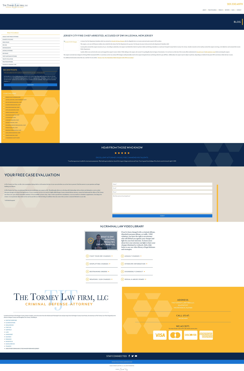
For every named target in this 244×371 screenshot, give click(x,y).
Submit (162, 216)
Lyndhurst (9, 334)
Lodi (7, 332)
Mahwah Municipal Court (12, 122)
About (204, 10)
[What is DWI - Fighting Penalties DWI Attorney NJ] (101, 249)
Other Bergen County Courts (13, 138)
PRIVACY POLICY (116, 362)
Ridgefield (9, 341)
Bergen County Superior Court (13, 97)
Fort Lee (8, 327)
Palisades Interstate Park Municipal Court (16, 125)
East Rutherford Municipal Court (14, 102)
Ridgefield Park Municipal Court (13, 130)
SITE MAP (130, 362)
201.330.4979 (235, 4)
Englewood (10, 325)
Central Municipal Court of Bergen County (16, 99)
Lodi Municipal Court (11, 117)
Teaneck (8, 346)
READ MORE (30, 85)
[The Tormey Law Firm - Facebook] (129, 356)
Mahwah (8, 337)
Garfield (9, 330)
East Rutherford (11, 320)
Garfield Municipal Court (12, 112)
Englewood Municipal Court (13, 107)
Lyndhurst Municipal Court (12, 120)
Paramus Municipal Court (12, 127)
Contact (239, 10)
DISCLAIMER (124, 362)
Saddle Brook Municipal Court (13, 132)
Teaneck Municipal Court (12, 135)
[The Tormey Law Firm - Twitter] (133, 356)
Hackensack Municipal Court (12, 115)
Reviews (227, 10)
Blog (233, 10)
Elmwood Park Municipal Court (13, 104)
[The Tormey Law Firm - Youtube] (136, 356)
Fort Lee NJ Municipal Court (12, 110)
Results (221, 10)
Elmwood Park (10, 323)
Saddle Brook (10, 344)
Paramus (8, 339)
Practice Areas (212, 10)
